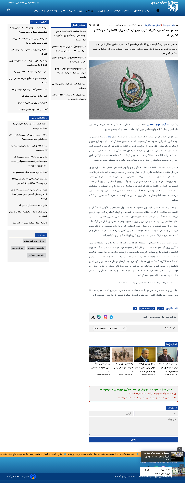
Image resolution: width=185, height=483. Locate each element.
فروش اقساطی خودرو (34, 241)
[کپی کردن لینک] (109, 328)
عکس (63, 10)
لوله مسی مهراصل (36, 255)
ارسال (133, 439)
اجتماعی (127, 10)
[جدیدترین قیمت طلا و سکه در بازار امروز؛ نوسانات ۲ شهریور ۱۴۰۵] (177, 456)
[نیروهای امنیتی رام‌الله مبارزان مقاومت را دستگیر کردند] (99, 354)
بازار (81, 10)
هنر (108, 10)
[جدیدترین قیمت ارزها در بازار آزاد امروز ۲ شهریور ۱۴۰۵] (178, 471)
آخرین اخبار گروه (39, 21)
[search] (9, 10)
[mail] (98, 25)
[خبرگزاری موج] (173, 6)
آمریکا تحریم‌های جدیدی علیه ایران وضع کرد (30, 172)
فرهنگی (117, 10)
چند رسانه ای (52, 10)
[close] (179, 449)
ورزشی (100, 10)
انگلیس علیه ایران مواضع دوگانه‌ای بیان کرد (30, 71)
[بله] (99, 317)
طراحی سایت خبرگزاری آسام (18, 476)
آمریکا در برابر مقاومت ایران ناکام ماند (32, 109)
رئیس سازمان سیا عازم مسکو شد (34, 96)
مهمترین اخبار (78, 25)
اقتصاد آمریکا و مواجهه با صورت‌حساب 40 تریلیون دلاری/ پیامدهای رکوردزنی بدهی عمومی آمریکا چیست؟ (28, 194)
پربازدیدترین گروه (39, 118)
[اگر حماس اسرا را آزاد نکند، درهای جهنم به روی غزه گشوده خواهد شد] (167, 354)
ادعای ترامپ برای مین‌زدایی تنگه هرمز (32, 102)
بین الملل (90, 10)
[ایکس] (93, 317)
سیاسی (148, 10)
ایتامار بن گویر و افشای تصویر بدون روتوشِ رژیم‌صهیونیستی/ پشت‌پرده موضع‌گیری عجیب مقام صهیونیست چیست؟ (29, 161)
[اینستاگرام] (105, 317)
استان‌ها (72, 10)
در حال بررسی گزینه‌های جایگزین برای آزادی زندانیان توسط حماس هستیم (145, 367)
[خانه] (157, 10)
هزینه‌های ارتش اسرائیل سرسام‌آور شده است (30, 222)
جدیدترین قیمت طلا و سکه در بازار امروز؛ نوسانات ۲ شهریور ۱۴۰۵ (157, 456)
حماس (150, 124)
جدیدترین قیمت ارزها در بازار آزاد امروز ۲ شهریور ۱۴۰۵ (157, 471)
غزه (109, 137)
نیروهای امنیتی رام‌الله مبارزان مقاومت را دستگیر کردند (101, 367)
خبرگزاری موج (162, 124)
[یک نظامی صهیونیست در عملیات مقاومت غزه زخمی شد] (122, 354)
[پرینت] (94, 25)
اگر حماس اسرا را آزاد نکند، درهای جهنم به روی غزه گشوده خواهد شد (168, 367)
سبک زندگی (38, 10)
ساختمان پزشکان (36, 248)
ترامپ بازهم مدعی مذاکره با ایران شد (33, 205)
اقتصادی (137, 10)
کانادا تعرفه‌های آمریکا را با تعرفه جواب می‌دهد (29, 89)
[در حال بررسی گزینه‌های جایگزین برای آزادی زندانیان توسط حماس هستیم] (145, 354)
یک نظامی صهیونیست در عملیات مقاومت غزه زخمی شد (123, 367)
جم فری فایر (18, 248)
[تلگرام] (111, 317)
